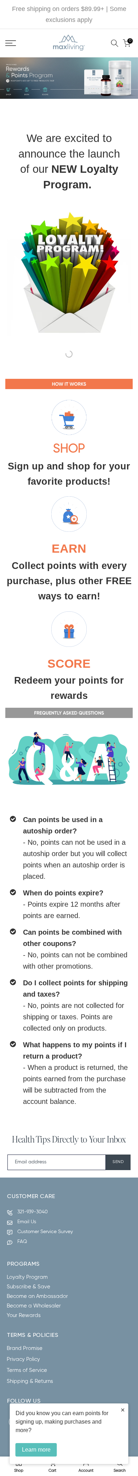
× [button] (123, 1410)
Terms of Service (27, 1370)
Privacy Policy (23, 1359)
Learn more (36, 1450)
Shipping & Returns (30, 1381)
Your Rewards (24, 1315)
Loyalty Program (27, 1277)
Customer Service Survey (45, 1231)
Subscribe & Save (28, 1286)
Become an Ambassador (37, 1296)
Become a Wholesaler (34, 1306)
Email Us (26, 1221)
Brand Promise (24, 1348)
